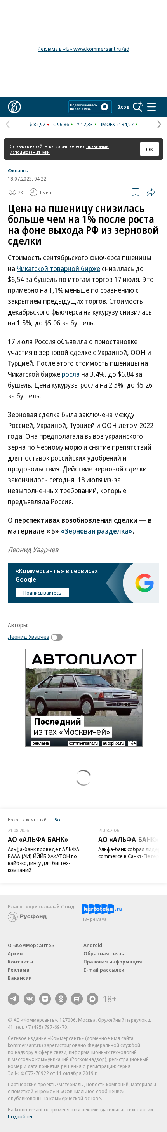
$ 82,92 (37, 124)
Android (93, 945)
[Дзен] (45, 999)
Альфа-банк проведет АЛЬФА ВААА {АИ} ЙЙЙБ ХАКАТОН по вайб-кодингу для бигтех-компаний (43, 859)
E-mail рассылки (104, 969)
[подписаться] (58, 637)
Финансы (18, 170)
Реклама (19, 969)
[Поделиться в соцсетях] (150, 192)
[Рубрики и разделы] (151, 107)
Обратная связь (104, 953)
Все (57, 819)
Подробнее (21, 1116)
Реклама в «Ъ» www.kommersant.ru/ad (83, 48)
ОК (149, 149)
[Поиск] (138, 107)
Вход (123, 106)
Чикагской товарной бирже (58, 268)
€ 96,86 (61, 124)
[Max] (92, 999)
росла (71, 374)
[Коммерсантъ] (14, 106)
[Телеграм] (13, 999)
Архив (15, 953)
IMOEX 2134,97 (117, 124)
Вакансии (20, 977)
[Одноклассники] (61, 999)
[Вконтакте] (29, 999)
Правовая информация (113, 961)
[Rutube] (77, 999)
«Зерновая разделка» (96, 531)
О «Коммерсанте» (31, 945)
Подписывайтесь (42, 592)
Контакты (20, 961)
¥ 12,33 (85, 124)
